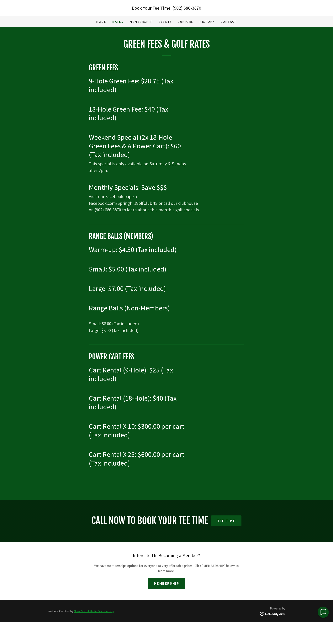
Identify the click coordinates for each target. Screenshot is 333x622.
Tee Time (226, 521)
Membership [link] (141, 22)
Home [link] (101, 22)
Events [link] (165, 22)
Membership (166, 583)
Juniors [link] (185, 22)
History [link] (206, 22)
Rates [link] (117, 22)
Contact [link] (229, 22)
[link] (272, 613)
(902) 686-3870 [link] (186, 8)
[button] (323, 612)
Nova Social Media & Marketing (94, 611)
